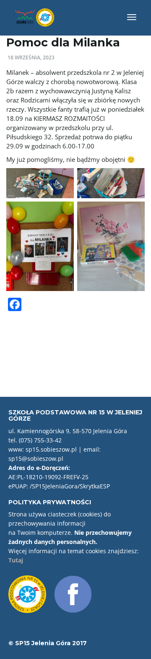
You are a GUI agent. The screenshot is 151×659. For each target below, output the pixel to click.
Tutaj (15, 560)
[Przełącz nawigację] (132, 17)
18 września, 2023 (31, 57)
